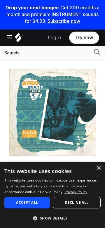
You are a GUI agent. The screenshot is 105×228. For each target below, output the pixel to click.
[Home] (18, 39)
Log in (54, 37)
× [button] (98, 168)
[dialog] (52, 195)
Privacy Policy (76, 191)
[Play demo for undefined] (52, 112)
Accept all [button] (27, 202)
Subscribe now (64, 21)
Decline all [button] (76, 202)
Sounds (12, 53)
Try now (84, 37)
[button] (52, 218)
